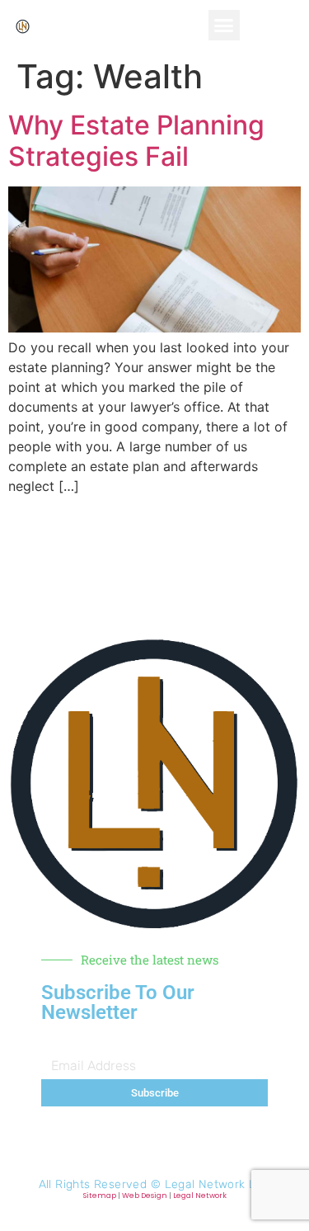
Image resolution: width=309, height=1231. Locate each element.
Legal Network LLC (218, 1184)
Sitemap (99, 1195)
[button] (224, 25)
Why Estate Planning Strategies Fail (136, 140)
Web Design (144, 1195)
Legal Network (200, 1195)
